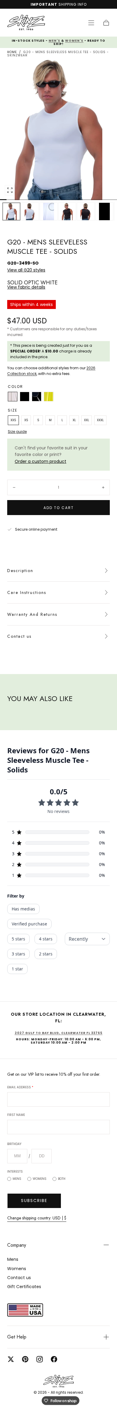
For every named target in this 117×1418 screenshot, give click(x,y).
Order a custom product (40, 461)
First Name (16, 1115)
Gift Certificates (24, 1287)
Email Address (20, 1087)
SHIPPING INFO (72, 4)
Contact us (19, 636)
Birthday (14, 1144)
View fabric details (26, 287)
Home (12, 52)
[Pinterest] (25, 1359)
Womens (39, 1179)
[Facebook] (54, 1359)
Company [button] (16, 1245)
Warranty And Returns (32, 614)
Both (61, 1179)
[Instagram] (39, 1359)
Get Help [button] (16, 1336)
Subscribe (34, 1201)
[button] (91, 22)
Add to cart (59, 507)
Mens (17, 1179)
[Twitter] (10, 1359)
